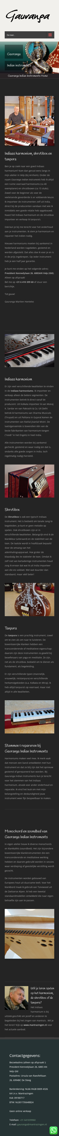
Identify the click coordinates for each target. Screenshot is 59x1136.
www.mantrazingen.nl (35, 1024)
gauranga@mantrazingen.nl (32, 1124)
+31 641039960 (28, 1119)
